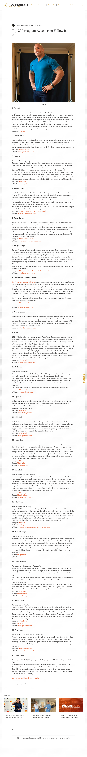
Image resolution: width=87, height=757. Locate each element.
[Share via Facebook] (13, 684)
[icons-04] (84, 375)
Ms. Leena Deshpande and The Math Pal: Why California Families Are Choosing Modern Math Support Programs (15, 716)
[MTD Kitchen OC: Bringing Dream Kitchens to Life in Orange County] (43, 705)
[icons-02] (84, 378)
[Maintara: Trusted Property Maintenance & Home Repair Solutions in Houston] (71, 705)
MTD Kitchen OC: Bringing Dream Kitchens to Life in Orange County (42, 716)
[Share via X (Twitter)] (17, 684)
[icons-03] (84, 381)
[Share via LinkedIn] (21, 684)
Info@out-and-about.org (72, 751)
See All (81, 695)
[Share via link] (25, 684)
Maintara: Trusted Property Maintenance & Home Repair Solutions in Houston (70, 716)
